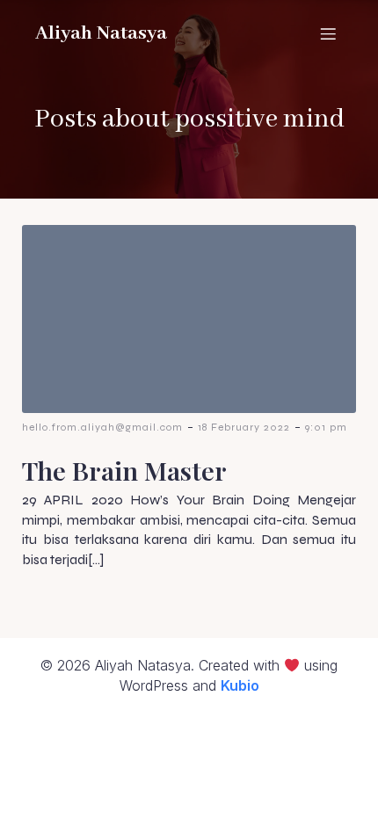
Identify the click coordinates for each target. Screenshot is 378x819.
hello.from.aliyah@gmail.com (102, 427)
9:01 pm (326, 427)
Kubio (240, 685)
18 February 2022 (244, 427)
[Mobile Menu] (328, 33)
